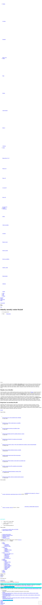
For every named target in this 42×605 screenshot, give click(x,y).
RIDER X (6, 550)
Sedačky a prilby (5, 267)
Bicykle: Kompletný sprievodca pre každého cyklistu (11, 428)
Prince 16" (4, 178)
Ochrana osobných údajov (6, 534)
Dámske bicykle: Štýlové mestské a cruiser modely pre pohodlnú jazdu (13, 460)
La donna (4, 21)
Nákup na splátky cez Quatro (7, 530)
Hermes (3, 93)
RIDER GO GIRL (8, 546)
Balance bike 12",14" (5, 158)
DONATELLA (7, 545)
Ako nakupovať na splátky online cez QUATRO (10, 529)
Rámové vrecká (7, 563)
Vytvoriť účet (2, 580)
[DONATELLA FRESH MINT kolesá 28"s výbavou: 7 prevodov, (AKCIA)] (13, 506)
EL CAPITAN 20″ (8, 558)
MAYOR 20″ (7, 557)
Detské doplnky (5, 276)
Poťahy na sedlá (5, 250)
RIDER (6, 548)
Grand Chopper (5, 110)
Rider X (3, 127)
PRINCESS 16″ (7, 554)
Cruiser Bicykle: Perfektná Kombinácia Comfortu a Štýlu (11, 471)
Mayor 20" (4, 197)
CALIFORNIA (7, 551)
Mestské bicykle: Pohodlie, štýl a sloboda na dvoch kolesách (12, 439)
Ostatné (3, 291)
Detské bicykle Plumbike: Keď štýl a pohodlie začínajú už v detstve (13, 433)
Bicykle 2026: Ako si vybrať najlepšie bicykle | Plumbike (11, 417)
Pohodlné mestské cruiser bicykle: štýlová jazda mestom (11, 455)
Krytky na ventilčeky (5, 259)
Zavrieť (1, 410)
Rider (3, 75)
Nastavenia (2, 586)
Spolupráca (4, 537)
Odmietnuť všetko (7, 586)
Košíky (3, 216)
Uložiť (1, 600)
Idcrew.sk (19, 539)
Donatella (4, 39)
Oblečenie (4, 283)
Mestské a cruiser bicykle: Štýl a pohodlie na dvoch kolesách (12, 466)
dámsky (32, 392)
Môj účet (3, 572)
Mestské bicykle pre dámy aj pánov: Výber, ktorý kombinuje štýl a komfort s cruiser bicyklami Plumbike (19, 444)
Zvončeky (4, 233)
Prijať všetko (12, 586)
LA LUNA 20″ (7, 556)
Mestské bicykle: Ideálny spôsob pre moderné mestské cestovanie (13, 476)
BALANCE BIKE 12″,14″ (9, 553)
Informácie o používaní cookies (7, 535)
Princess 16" (4, 168)
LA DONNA (7, 544)
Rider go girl (4, 57)
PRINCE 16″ (7, 555)
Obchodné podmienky (6, 536)
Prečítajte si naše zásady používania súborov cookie (24, 585)
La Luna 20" (4, 187)
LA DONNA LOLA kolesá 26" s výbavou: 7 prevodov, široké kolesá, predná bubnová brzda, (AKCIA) (20, 494)
